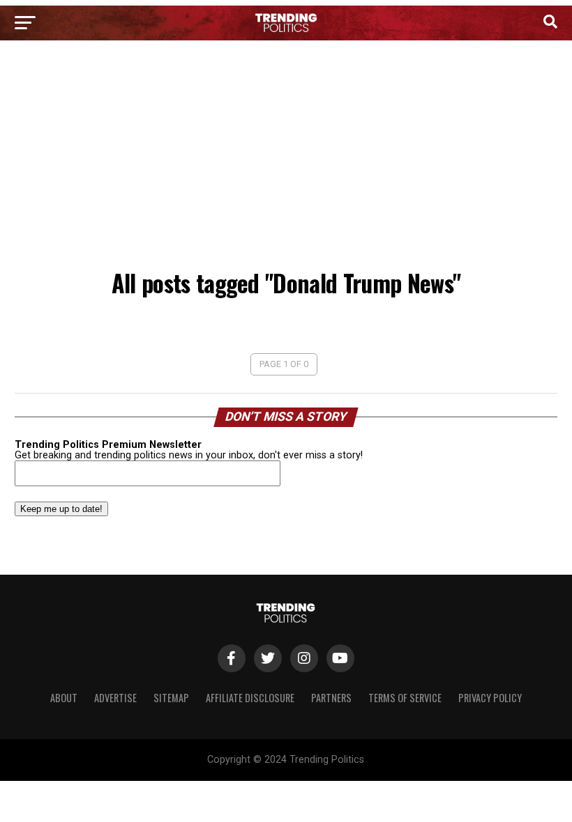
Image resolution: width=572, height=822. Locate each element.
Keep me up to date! (61, 509)
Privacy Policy (490, 697)
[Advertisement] (286, 158)
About (63, 697)
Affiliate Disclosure (250, 697)
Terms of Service (405, 697)
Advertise (115, 697)
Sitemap (171, 697)
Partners (331, 697)
